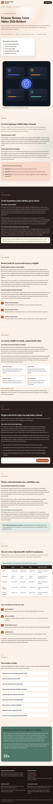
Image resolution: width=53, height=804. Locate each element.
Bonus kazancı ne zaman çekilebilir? (12, 705)
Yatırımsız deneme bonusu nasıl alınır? (12, 684)
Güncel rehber (48, 2)
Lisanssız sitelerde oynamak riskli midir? (13, 694)
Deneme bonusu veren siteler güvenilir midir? (14, 673)
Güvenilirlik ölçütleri (31, 772)
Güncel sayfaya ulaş (42, 460)
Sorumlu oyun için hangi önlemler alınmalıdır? (15, 715)
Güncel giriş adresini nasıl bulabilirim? (12, 700)
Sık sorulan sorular (31, 776)
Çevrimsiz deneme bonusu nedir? (11, 678)
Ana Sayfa (3, 6)
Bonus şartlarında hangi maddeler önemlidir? (14, 689)
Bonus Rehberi (9, 6)
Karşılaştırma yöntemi (32, 774)
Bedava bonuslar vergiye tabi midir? (12, 710)
